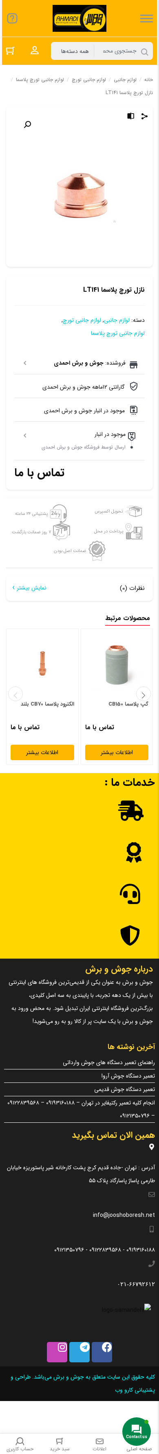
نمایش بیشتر (31, 587)
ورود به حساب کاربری (35, 50)
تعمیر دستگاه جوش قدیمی (124, 1089)
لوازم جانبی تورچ (89, 80)
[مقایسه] (131, 117)
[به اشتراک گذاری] (145, 117)
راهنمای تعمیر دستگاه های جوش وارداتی (109, 1062)
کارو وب (123, 1390)
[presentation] (15, 693)
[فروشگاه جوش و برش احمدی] (79, 18)
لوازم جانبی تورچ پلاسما (40, 80)
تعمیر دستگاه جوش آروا (128, 1075)
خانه (148, 80)
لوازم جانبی (125, 80)
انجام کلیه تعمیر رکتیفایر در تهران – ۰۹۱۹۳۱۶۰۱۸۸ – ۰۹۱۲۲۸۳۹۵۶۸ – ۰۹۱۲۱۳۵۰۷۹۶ (81, 1109)
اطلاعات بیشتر (117, 752)
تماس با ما (39, 473)
